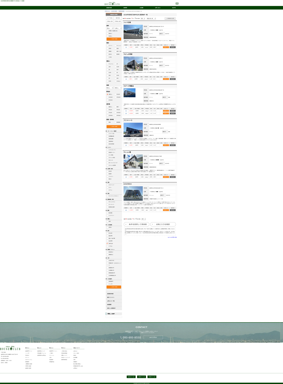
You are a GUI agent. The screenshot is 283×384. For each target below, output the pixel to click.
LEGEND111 (128, 184)
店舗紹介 (75, 361)
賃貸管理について (41, 351)
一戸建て (51, 353)
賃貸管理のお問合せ (41, 355)
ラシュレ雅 (127, 152)
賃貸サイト (141, 376)
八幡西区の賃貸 (28, 363)
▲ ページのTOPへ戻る (172, 237)
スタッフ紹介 (76, 353)
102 (126, 47)
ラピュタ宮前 (128, 54)
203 (126, 79)
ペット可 (27, 353)
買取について (64, 355)
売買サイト (151, 376)
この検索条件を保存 (170, 18)
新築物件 (27, 361)
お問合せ (75, 368)
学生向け (27, 355)
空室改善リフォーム (41, 353)
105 (126, 177)
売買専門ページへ (53, 351)
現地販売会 (51, 361)
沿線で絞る (118, 18)
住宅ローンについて (65, 357)
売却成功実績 (64, 353)
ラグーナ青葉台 (129, 86)
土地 (50, 357)
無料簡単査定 (64, 359)
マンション (51, 355)
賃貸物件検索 (109, 7)
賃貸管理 (125, 7)
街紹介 (74, 355)
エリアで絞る (110, 18)
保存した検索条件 (111, 308)
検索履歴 (109, 304)
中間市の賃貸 (28, 366)
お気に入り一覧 (110, 301)
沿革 (74, 359)
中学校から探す (118, 21)
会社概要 (141, 7)
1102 (126, 210)
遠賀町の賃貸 (28, 368)
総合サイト (130, 376)
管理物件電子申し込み (78, 366)
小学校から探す (110, 21)
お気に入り (166, 47)
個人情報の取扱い (77, 363)
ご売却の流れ (64, 351)
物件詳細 (172, 47)
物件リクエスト (110, 297)
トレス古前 (127, 22)
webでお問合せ (153, 337)
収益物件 (51, 359)
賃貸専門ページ (28, 351)
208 (126, 113)
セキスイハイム (28, 359)
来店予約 (174, 7)
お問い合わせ (157, 7)
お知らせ (75, 351)
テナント (27, 357)
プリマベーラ (128, 120)
